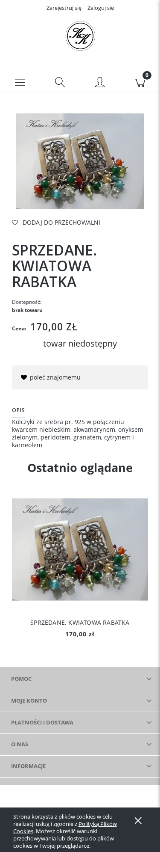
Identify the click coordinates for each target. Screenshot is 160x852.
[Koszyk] (140, 81)
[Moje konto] (100, 83)
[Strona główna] (80, 35)
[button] (20, 81)
